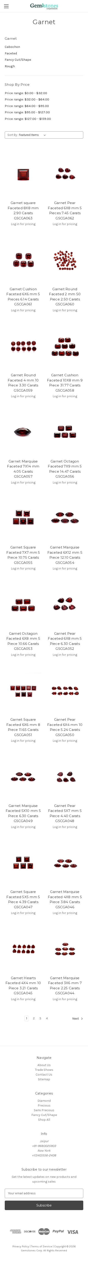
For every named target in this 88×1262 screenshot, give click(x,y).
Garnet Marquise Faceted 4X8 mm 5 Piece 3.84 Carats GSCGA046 (65, 899)
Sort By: (12, 135)
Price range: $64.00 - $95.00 (27, 106)
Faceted (11, 53)
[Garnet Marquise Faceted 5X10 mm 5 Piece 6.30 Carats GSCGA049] (23, 776)
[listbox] (33, 135)
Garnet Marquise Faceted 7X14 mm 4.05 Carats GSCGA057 (23, 469)
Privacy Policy (20, 1246)
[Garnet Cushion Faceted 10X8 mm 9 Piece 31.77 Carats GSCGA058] (65, 346)
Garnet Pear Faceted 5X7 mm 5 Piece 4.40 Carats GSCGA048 (65, 813)
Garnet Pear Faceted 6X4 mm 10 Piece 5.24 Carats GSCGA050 (64, 727)
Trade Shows (44, 1070)
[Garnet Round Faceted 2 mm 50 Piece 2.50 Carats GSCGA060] (65, 260)
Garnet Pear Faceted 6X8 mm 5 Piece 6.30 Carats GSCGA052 (65, 641)
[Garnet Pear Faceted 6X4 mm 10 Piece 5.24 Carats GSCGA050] (65, 690)
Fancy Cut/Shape (18, 60)
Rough (10, 66)
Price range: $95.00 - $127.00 (27, 112)
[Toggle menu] (6, 6)
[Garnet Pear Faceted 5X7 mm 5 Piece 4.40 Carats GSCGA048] (65, 776)
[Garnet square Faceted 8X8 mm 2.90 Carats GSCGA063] (23, 173)
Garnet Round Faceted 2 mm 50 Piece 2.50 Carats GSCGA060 (65, 297)
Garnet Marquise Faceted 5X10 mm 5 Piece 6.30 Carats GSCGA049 (23, 813)
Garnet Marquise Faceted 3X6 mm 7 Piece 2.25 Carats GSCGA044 (65, 985)
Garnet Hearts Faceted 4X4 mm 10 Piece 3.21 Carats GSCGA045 (23, 985)
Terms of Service (41, 1246)
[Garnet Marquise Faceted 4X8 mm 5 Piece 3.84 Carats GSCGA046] (65, 862)
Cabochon (12, 47)
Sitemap (44, 1079)
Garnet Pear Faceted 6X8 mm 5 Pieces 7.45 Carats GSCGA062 (65, 210)
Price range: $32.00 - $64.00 (27, 99)
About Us (44, 1065)
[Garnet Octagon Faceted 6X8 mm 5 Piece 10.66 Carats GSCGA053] (23, 604)
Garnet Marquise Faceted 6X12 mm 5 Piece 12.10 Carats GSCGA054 (64, 555)
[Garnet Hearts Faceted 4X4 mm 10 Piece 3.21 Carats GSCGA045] (23, 948)
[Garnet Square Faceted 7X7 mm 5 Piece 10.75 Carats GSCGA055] (23, 518)
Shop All (44, 1120)
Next (76, 1018)
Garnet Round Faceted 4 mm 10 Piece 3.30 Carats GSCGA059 (23, 383)
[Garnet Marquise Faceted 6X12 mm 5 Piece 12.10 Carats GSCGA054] (65, 518)
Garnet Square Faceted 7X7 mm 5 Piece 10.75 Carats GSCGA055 (23, 555)
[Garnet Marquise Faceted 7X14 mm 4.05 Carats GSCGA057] (23, 432)
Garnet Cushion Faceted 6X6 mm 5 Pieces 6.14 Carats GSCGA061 (23, 297)
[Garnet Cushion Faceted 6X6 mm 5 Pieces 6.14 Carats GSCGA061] (23, 260)
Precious (44, 1105)
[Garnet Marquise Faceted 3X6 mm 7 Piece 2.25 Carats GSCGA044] (65, 948)
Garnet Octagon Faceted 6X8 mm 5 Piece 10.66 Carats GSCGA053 (23, 641)
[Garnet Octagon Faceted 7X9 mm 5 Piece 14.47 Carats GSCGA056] (65, 432)
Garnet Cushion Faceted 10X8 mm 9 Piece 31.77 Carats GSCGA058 (65, 383)
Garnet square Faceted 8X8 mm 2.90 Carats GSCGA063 (23, 210)
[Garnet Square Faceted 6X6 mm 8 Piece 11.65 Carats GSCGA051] (23, 690)
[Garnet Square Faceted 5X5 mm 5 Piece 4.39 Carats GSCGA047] (23, 862)
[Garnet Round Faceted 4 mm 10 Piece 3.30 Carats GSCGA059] (23, 346)
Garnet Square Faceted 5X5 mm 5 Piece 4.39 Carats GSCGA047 (23, 899)
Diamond (44, 1101)
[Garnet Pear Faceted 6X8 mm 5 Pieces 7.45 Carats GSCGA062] (65, 173)
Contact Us (44, 1074)
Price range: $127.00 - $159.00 (28, 119)
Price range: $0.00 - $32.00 (26, 93)
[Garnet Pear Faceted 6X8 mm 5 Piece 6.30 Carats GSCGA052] (65, 604)
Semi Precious (44, 1110)
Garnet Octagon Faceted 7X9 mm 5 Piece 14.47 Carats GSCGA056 (65, 469)
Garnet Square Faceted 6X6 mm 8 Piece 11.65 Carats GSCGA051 (23, 727)
